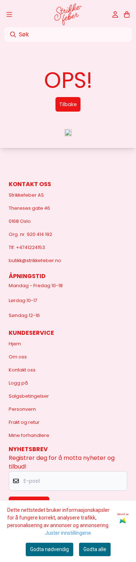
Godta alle (94, 549)
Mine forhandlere (29, 435)
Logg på (18, 383)
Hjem (15, 344)
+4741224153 (30, 247)
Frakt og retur (24, 422)
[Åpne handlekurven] (126, 14)
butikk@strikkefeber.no (35, 260)
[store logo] (68, 14)
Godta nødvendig (49, 549)
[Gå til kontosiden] (115, 14)
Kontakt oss (22, 370)
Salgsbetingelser (29, 396)
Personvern (22, 409)
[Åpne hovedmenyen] (9, 14)
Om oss (18, 357)
